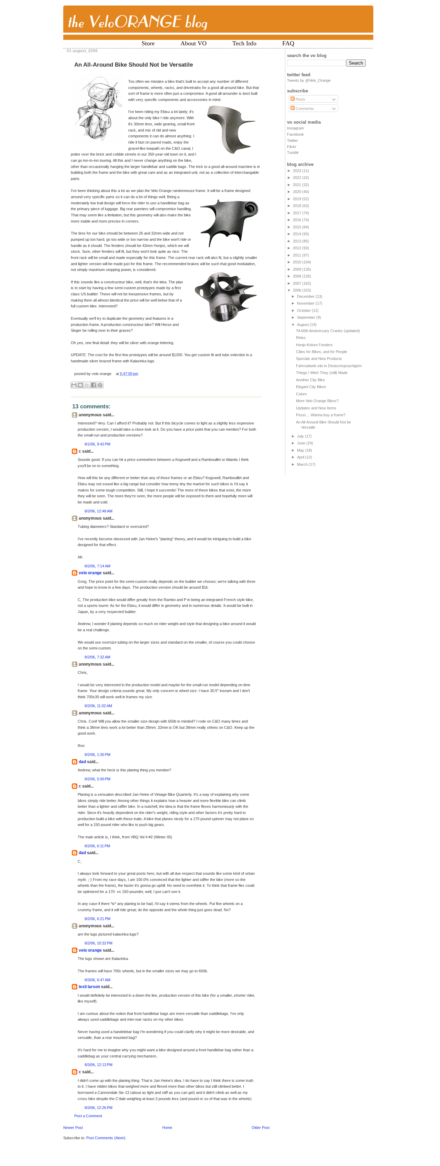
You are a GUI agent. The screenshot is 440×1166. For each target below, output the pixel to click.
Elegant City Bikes (311, 387)
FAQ (288, 43)
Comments (304, 108)
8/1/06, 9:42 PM (97, 444)
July (301, 436)
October (304, 310)
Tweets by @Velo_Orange (309, 80)
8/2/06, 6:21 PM (97, 919)
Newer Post (73, 1127)
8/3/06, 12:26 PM (98, 1108)
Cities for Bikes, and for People (321, 352)
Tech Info (244, 43)
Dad (82, 761)
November (306, 303)
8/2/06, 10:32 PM (98, 943)
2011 (297, 255)
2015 (297, 227)
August (303, 324)
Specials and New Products (319, 358)
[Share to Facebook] (93, 385)
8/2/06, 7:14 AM (97, 566)
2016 (297, 220)
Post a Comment (88, 1116)
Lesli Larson (89, 986)
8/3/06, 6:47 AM (97, 980)
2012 (297, 248)
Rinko (301, 338)
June (301, 443)
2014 (297, 234)
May (301, 450)
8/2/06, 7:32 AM (97, 657)
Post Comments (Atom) (105, 1138)
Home (167, 1127)
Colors (301, 394)
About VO (193, 43)
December (306, 296)
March (303, 464)
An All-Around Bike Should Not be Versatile (133, 64)
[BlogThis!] (80, 385)
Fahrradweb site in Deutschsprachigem (329, 366)
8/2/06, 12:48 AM (98, 511)
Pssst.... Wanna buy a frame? (320, 415)
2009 (297, 269)
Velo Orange (90, 572)
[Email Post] (139, 374)
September (306, 317)
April (301, 457)
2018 (297, 206)
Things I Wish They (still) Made (322, 373)
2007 (297, 283)
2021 (297, 185)
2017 (297, 213)
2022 (297, 178)
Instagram (295, 128)
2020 (297, 192)
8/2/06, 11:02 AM (98, 706)
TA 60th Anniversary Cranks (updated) (328, 331)
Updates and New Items (316, 408)
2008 (297, 276)
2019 (297, 199)
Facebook (295, 134)
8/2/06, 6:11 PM (97, 846)
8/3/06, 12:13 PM (98, 1065)
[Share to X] (87, 385)
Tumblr (293, 152)
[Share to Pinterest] (100, 385)
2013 (297, 241)
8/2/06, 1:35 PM (97, 754)
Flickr (291, 147)
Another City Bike (310, 380)
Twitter (292, 140)
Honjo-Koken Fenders (314, 345)
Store (148, 43)
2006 (297, 290)
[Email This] (73, 385)
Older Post (261, 1127)
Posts (300, 99)
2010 (297, 262)
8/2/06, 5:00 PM (97, 779)
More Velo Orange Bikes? (317, 401)
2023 (297, 171)
